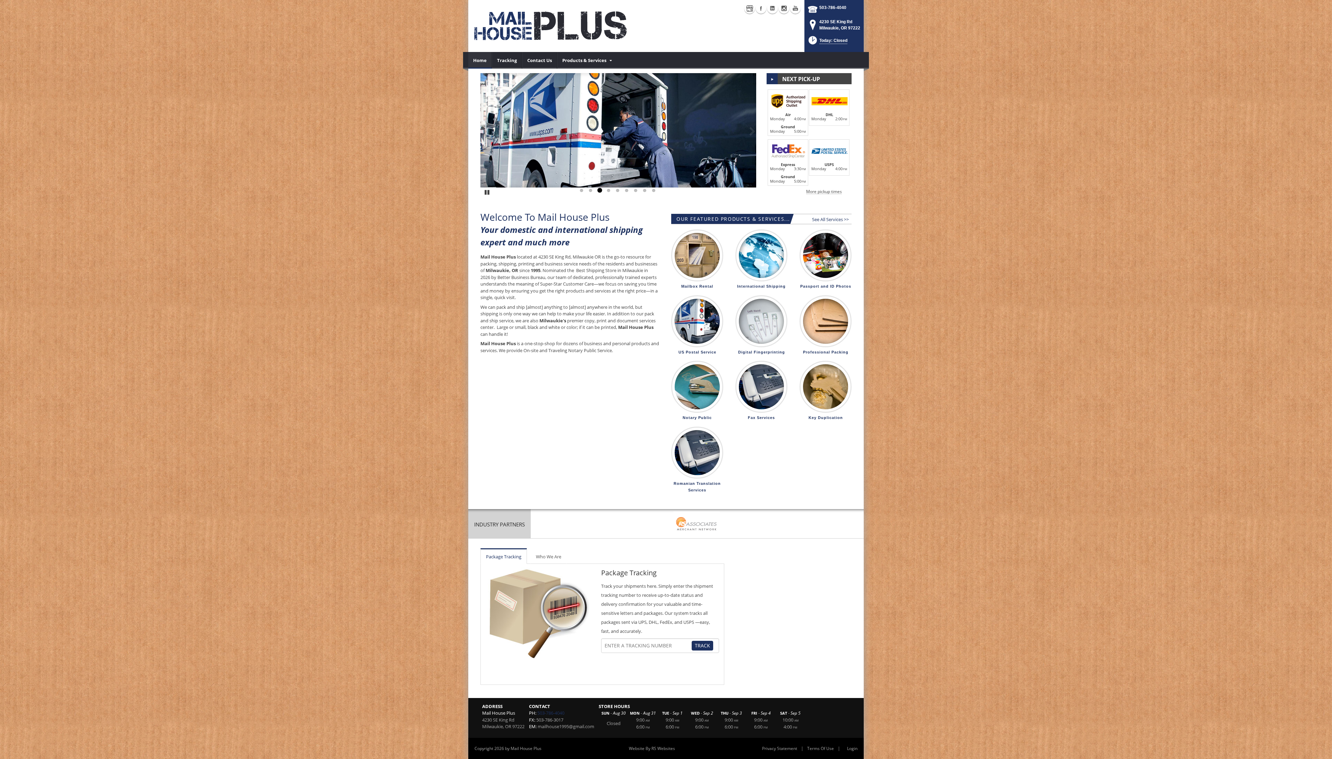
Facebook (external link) (761, 8)
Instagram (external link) (784, 8)
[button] (827, 42)
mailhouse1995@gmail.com (566, 726)
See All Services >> (830, 219)
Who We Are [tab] (548, 556)
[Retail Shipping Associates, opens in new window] (696, 525)
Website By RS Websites (652, 748)
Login (852, 748)
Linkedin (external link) (772, 8)
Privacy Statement (779, 748)
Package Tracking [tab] (503, 556)
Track (702, 645)
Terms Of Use (820, 748)
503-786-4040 (832, 7)
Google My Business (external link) (749, 8)
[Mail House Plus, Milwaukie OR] (551, 26)
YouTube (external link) (795, 8)
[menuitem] (480, 60)
